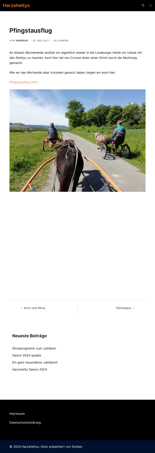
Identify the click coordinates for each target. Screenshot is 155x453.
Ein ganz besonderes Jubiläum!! (34, 362)
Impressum (17, 413)
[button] (142, 5)
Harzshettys (16, 5)
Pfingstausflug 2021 (23, 82)
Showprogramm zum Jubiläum (34, 348)
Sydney (77, 446)
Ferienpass (123, 308)
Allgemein (61, 40)
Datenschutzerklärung (25, 422)
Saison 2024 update (26, 355)
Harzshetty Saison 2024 (29, 369)
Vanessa (22, 40)
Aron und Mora (34, 308)
